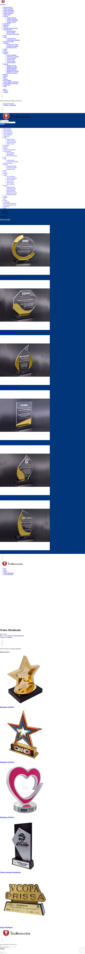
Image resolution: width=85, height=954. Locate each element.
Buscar (2, 124)
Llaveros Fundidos (11, 55)
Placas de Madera (11, 31)
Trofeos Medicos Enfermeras (10, 82)
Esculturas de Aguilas (12, 44)
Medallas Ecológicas (12, 73)
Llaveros (5, 53)
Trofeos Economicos (8, 11)
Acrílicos (5, 16)
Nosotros (5, 90)
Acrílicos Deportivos (12, 19)
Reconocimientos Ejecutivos (10, 83)
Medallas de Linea (11, 65)
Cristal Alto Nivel (11, 38)
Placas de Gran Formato (13, 34)
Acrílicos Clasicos (11, 17)
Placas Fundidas (11, 32)
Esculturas (6, 43)
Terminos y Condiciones (9, 105)
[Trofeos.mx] (8, 3)
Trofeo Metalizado (6, 927)
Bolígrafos (6, 25)
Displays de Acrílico (8, 41)
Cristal (5, 37)
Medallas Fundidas (12, 68)
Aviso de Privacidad (8, 103)
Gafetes (5, 49)
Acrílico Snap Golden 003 (9, 553)
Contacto (5, 92)
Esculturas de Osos (12, 47)
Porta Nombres (7, 80)
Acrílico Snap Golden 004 (9, 498)
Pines (4, 77)
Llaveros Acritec (11, 61)
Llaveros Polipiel (11, 62)
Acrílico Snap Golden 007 (9, 332)
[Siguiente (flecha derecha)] (2, 953)
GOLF (5, 50)
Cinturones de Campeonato (10, 28)
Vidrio (5, 86)
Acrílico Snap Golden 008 (9, 277)
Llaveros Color (11, 59)
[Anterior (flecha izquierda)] (0, 953)
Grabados (5, 52)
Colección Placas (7, 29)
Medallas (5, 64)
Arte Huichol (6, 23)
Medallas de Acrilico (12, 67)
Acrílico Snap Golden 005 (9, 443)
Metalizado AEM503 (7, 762)
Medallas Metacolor (12, 70)
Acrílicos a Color (11, 22)
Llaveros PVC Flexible (13, 56)
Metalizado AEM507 (7, 707)
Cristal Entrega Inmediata (13, 40)
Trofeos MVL (7, 14)
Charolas (5, 26)
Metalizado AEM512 (7, 817)
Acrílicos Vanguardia (12, 20)
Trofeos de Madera (8, 13)
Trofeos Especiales (8, 8)
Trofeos (5, 571)
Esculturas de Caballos (13, 46)
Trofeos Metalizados (8, 10)
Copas (5, 35)
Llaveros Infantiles (11, 58)
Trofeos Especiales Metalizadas (10, 872)
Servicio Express (7, 7)
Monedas (5, 76)
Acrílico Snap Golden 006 (9, 388)
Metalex (5, 74)
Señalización (6, 85)
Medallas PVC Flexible (13, 71)
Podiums (5, 79)
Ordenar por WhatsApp (6, 637)
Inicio (4, 89)
